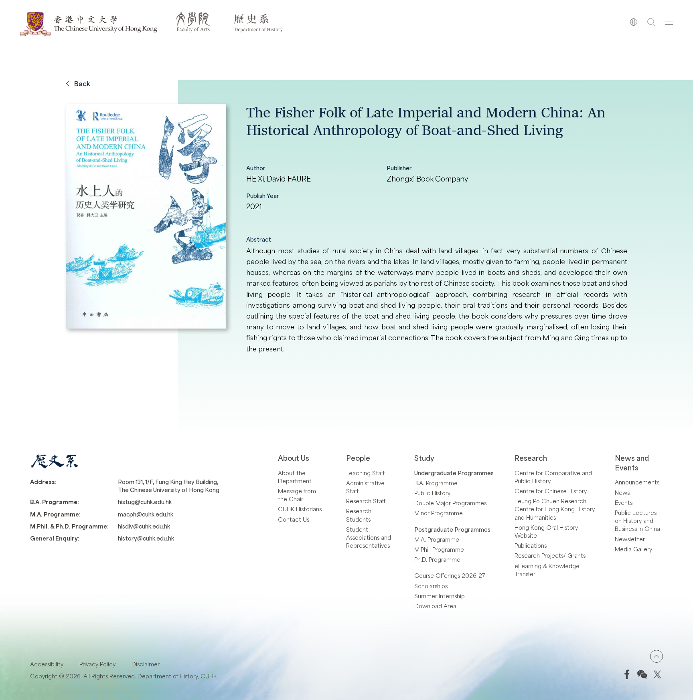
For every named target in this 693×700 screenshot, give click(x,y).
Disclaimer (146, 664)
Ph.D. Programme (437, 559)
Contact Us (293, 519)
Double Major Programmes (450, 502)
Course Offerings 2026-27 (449, 575)
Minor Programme (438, 512)
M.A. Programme (436, 539)
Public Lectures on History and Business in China (637, 520)
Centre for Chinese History (551, 490)
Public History (432, 492)
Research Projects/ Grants (550, 555)
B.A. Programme (436, 482)
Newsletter (630, 539)
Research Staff (365, 500)
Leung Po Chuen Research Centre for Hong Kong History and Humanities (555, 508)
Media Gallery (633, 549)
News (622, 492)
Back (82, 83)
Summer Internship (439, 595)
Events (623, 502)
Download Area (435, 605)
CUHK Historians (300, 508)
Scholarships (431, 585)
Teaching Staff (365, 472)
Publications (531, 545)
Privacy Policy (97, 664)
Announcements (637, 482)
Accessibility (46, 664)
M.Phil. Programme (439, 549)
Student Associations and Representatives (368, 537)
